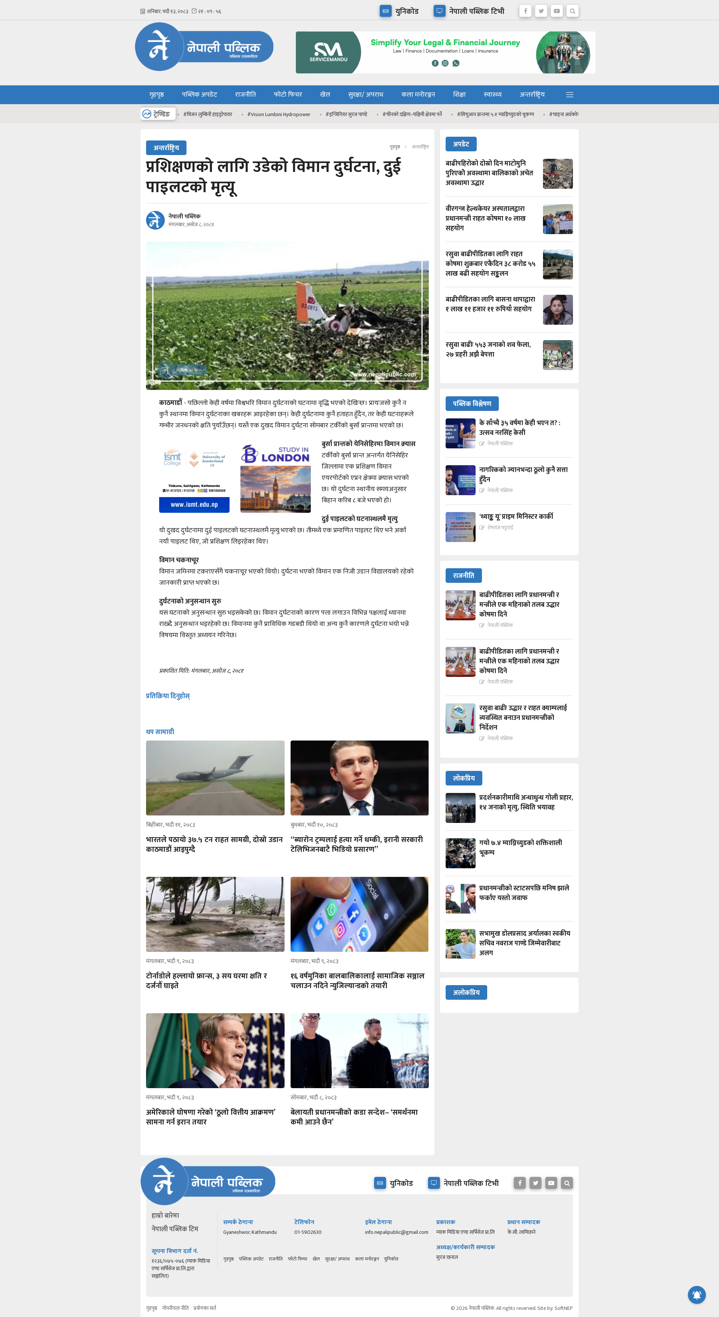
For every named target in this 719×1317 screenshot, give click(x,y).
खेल (325, 94)
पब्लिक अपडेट (199, 94)
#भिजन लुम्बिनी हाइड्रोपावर (193, 114)
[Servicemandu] (442, 75)
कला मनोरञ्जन (418, 94)
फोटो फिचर (288, 94)
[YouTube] (557, 9)
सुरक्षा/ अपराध (365, 94)
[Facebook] (525, 9)
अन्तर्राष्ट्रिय (532, 94)
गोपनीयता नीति (175, 1308)
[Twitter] (541, 9)
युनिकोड (391, 1259)
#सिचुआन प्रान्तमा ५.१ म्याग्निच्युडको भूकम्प (481, 114)
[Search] (573, 9)
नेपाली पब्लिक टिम (175, 1229)
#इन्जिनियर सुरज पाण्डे (333, 114)
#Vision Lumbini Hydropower (265, 114)
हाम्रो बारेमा (165, 1216)
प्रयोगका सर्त (205, 1308)
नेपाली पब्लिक (185, 217)
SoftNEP (564, 1308)
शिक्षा (459, 94)
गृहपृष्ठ (156, 94)
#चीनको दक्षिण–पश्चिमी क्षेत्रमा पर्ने (398, 114)
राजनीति (245, 94)
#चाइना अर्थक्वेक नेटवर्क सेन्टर (563, 114)
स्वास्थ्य (493, 94)
